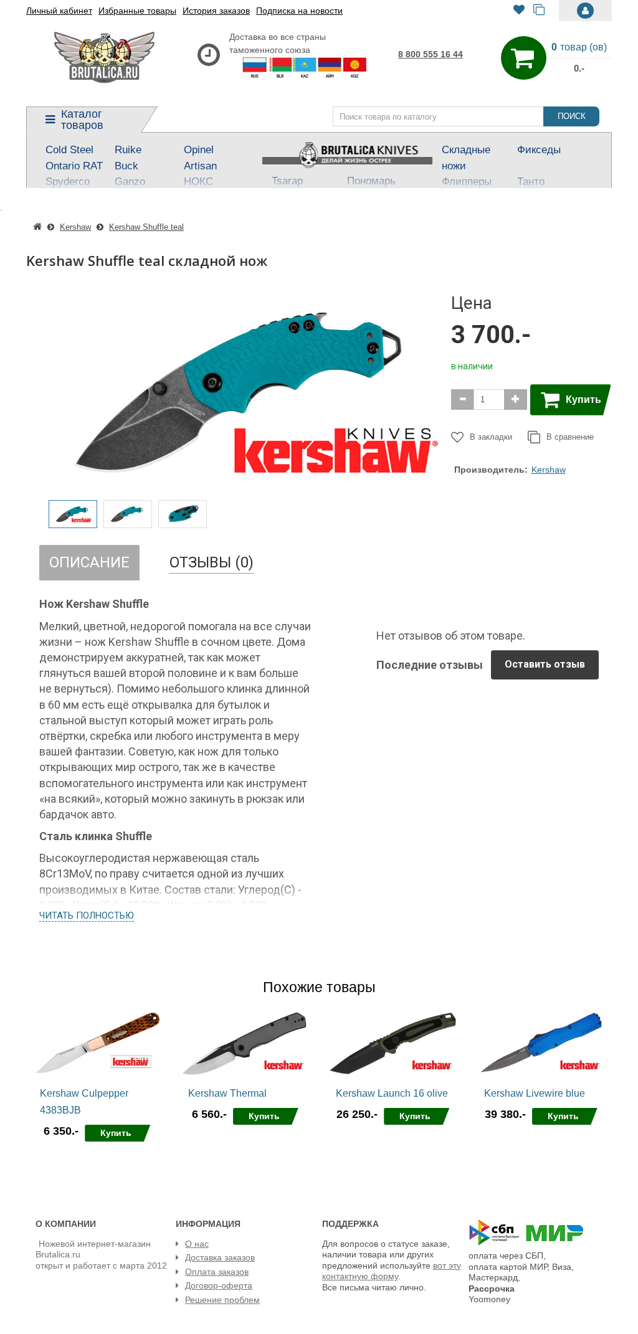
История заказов (216, 11)
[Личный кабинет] (585, 11)
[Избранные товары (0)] (519, 10)
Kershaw (548, 470)
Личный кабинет (59, 11)
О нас (197, 1244)
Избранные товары (137, 11)
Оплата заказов (217, 1272)
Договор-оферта (218, 1285)
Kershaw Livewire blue (534, 1093)
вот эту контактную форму (391, 1271)
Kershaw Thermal (227, 1093)
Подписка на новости (299, 11)
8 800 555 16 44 (430, 54)
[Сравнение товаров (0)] (539, 10)
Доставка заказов (220, 1257)
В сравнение (570, 437)
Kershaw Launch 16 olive (392, 1093)
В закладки (491, 437)
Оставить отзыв (545, 664)
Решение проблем (222, 1300)
